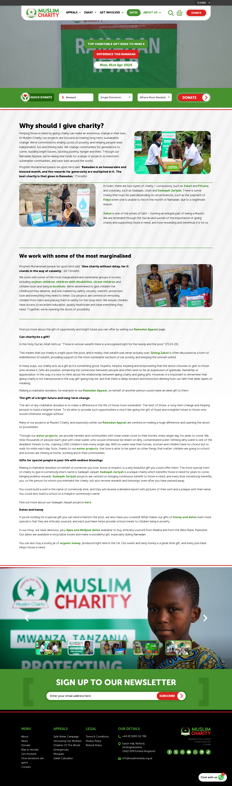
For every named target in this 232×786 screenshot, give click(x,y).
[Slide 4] (146, 647)
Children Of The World (66, 745)
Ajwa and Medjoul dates (83, 530)
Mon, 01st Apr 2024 (116, 65)
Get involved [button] (110, 12)
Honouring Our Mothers (67, 741)
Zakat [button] (88, 12)
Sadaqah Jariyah (170, 190)
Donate (25, 745)
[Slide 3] (113, 647)
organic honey (70, 543)
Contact (26, 767)
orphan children (43, 282)
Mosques (58, 753)
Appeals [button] (71, 12)
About (24, 736)
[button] (26, 618)
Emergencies (61, 749)
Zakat (188, 186)
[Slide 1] (48, 647)
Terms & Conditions (97, 736)
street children (104, 282)
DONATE (196, 13)
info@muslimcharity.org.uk (137, 758)
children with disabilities (74, 282)
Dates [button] (134, 12)
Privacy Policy (93, 741)
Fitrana (203, 186)
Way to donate (30, 749)
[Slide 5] (178, 647)
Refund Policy (94, 745)
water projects (47, 435)
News (24, 741)
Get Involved (28, 753)
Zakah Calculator (63, 758)
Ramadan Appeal (146, 329)
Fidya (107, 199)
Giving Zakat (160, 352)
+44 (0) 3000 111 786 (134, 736)
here (88, 502)
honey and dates (185, 517)
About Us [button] (150, 12)
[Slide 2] (81, 647)
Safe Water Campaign (66, 736)
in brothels (58, 286)
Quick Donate (41, 97)
